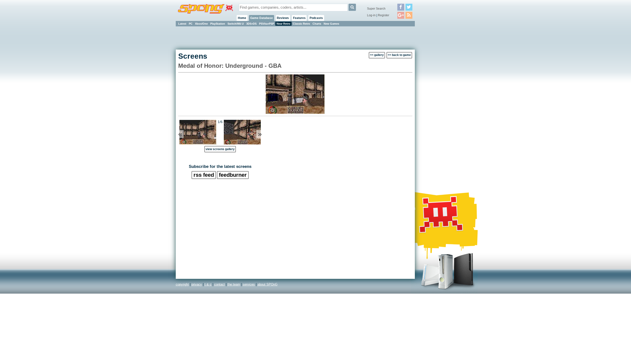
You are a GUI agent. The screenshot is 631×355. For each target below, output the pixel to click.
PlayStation (217, 23)
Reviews (283, 18)
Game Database (261, 18)
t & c (208, 284)
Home (242, 18)
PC (191, 23)
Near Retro (283, 23)
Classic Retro (301, 23)
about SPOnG (268, 284)
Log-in (371, 15)
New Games (331, 23)
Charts (317, 23)
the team (234, 284)
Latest (182, 23)
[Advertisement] (437, 101)
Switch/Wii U (236, 23)
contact (219, 284)
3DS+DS (251, 23)
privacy (197, 284)
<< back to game (399, 55)
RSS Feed (203, 175)
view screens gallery (220, 149)
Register (383, 15)
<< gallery (377, 55)
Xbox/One (201, 23)
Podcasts (316, 18)
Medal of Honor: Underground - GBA (229, 65)
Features (299, 18)
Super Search (376, 8)
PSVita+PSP (266, 23)
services (249, 284)
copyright (182, 284)
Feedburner (233, 175)
